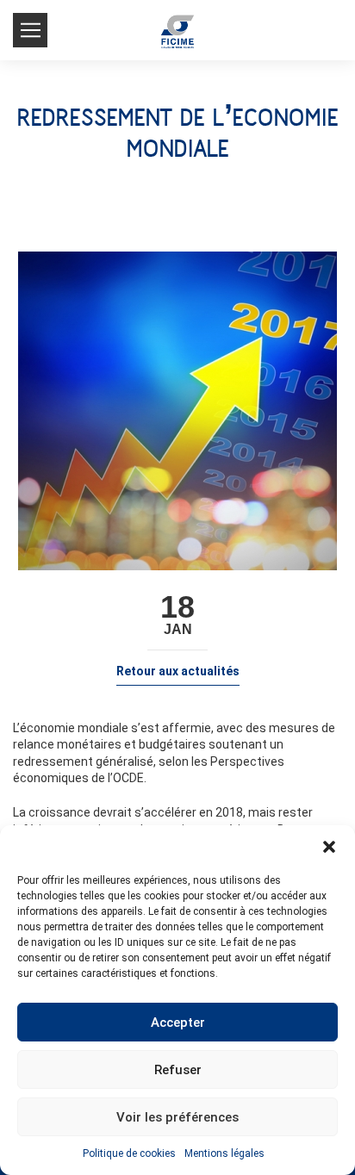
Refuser (178, 1070)
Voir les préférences (177, 1117)
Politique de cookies (129, 1153)
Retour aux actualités (178, 671)
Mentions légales (224, 1153)
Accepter (178, 1022)
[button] (329, 846)
